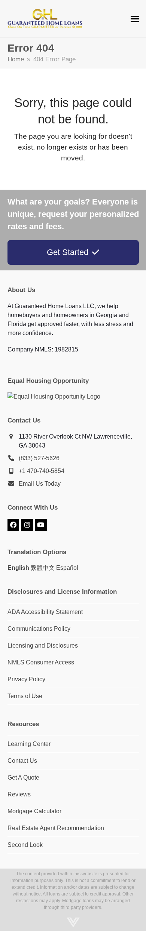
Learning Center (29, 744)
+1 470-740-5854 (41, 471)
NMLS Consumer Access (40, 662)
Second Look (25, 845)
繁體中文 (43, 568)
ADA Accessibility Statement (45, 612)
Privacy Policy (26, 679)
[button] (135, 19)
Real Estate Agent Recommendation (55, 828)
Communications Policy (38, 629)
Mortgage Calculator (34, 811)
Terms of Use (24, 696)
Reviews (19, 794)
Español (67, 568)
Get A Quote (23, 777)
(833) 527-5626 (39, 458)
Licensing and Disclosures (42, 645)
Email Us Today (40, 483)
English (18, 568)
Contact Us (22, 761)
